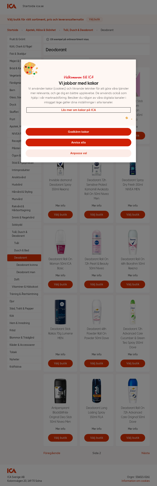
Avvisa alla (78, 142)
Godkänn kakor (78, 132)
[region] (78, 110)
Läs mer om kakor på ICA (78, 110)
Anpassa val (78, 153)
